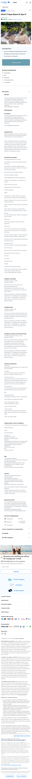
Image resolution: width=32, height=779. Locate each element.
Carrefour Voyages (6, 596)
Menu (15, 2)
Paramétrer (9, 776)
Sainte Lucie (5, 6)
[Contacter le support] (30, 2)
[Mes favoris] (27, 2)
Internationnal (4, 600)
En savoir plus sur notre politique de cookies (11, 765)
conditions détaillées (22, 694)
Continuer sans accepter (21, 736)
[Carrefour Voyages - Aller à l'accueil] (5, 2)
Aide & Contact (5, 612)
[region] (16, 756)
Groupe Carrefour (5, 608)
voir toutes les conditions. (18, 638)
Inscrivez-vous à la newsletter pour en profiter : (12, 563)
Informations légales (6, 604)
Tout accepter (21, 776)
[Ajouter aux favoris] (30, 10)
